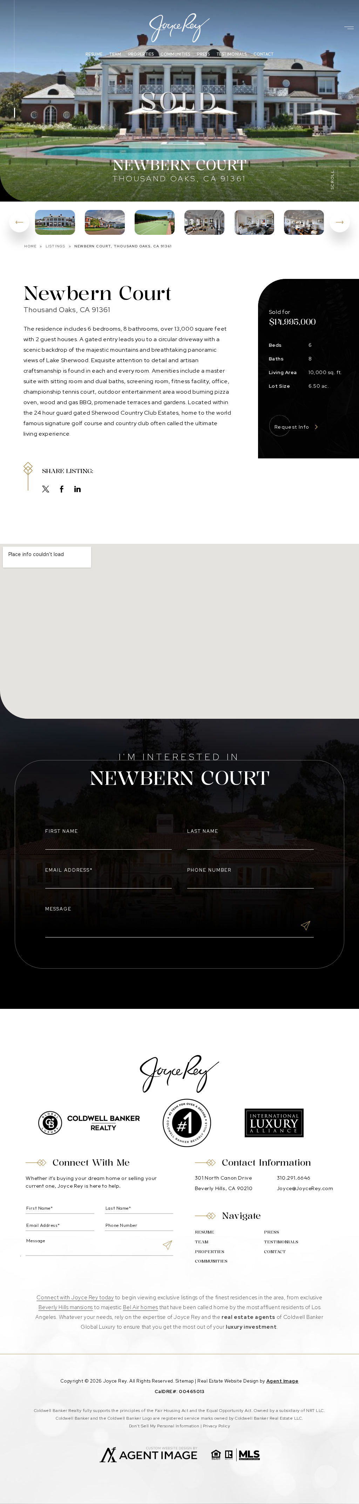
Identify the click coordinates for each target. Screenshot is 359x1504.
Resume (94, 54)
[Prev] (19, 222)
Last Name (202, 831)
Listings (56, 246)
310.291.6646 (294, 1177)
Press (203, 54)
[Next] (340, 222)
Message (58, 909)
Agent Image (282, 1381)
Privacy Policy (216, 1426)
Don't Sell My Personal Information (164, 1426)
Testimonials (231, 54)
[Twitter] (46, 490)
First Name (61, 831)
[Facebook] (62, 490)
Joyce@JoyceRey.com (305, 1188)
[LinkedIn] (77, 490)
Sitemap (185, 1381)
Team (115, 54)
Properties (141, 54)
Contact (263, 54)
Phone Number (209, 870)
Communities (175, 54)
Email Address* (69, 870)
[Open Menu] (349, 28)
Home (30, 246)
